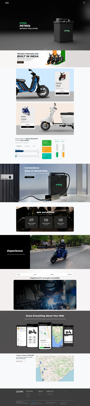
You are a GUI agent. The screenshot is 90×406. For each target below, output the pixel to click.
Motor (35, 274)
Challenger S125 (27, 146)
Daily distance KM (17, 149)
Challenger (28, 394)
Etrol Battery (28, 396)
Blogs (40, 393)
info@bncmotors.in (33, 403)
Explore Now (21, 30)
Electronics (70, 274)
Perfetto (34, 146)
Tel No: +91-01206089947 (33, 401)
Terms (64, 392)
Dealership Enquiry (50, 393)
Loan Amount (17, 154)
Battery (52, 274)
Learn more (62, 93)
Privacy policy (65, 391)
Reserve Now (29, 30)
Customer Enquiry (50, 394)
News (40, 394)
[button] (40, 362)
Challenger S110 (19, 146)
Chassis (18, 274)
